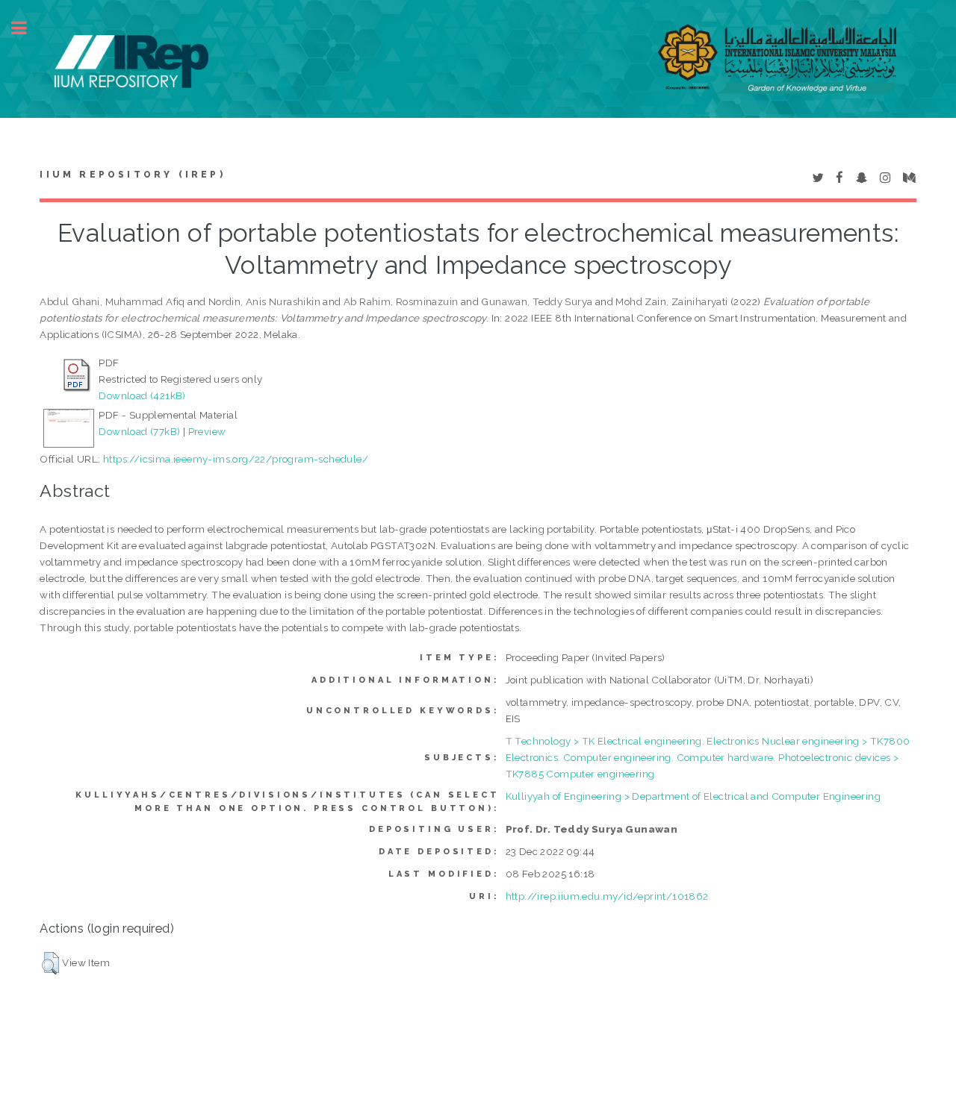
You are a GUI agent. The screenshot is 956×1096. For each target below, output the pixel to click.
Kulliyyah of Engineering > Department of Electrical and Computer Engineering (693, 796)
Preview (207, 431)
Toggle (27, 28)
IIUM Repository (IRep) (132, 174)
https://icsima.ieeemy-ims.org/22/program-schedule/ (235, 459)
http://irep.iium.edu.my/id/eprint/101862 (607, 896)
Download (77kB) (139, 431)
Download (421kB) (142, 395)
